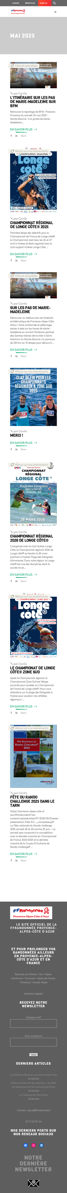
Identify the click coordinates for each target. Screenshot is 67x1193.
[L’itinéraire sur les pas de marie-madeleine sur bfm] (33, 75)
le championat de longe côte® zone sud (32, 670)
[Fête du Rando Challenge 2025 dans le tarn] (33, 756)
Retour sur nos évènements (31, 151)
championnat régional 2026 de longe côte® (31, 538)
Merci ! (16, 435)
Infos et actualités (26, 65)
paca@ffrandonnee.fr (39, 1110)
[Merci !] (33, 397)
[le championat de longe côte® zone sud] (33, 626)
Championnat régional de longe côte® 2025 (31, 224)
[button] (54, 3)
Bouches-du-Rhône (25, 974)
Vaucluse (30, 978)
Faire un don (43, 4)
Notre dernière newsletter (33, 1163)
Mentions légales (33, 993)
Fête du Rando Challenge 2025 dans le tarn (32, 801)
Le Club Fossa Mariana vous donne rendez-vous (33, 1075)
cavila (20, 93)
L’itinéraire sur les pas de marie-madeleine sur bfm (33, 101)
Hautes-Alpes (39, 982)
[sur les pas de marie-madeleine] (33, 285)
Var (41, 974)
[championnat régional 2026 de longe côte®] (33, 494)
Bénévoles (30, 3)
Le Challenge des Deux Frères (33, 1095)
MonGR (15, 3)
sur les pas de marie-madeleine (30, 309)
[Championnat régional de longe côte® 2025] (33, 180)
